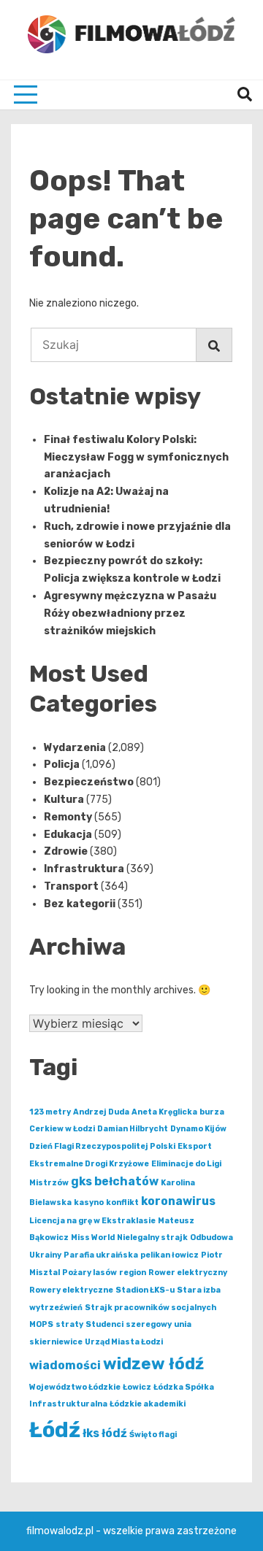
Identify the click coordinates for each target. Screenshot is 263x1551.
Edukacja (68, 834)
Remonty (68, 817)
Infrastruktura (84, 869)
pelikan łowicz (169, 1255)
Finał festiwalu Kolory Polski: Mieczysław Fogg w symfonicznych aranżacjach (136, 457)
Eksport (195, 1146)
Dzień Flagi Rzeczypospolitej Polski (102, 1146)
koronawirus (178, 1201)
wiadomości (65, 1365)
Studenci (104, 1324)
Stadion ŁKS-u (145, 1290)
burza (211, 1112)
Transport (71, 886)
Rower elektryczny (187, 1272)
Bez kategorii (79, 904)
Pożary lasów (89, 1272)
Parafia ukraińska (101, 1255)
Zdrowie (66, 851)
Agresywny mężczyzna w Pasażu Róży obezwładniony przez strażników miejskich (130, 613)
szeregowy (149, 1324)
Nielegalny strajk (152, 1237)
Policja (62, 764)
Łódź (54, 1429)
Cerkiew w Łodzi (62, 1129)
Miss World (93, 1237)
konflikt (122, 1202)
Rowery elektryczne (71, 1290)
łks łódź (105, 1433)
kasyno (89, 1202)
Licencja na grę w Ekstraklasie (92, 1220)
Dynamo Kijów (198, 1129)
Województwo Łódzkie (75, 1387)
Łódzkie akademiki (148, 1404)
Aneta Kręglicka (164, 1112)
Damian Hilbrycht (132, 1129)
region (132, 1272)
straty (69, 1324)
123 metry (50, 1112)
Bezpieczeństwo (89, 782)
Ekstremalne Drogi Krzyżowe (89, 1164)
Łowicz (137, 1387)
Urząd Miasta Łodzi (124, 1342)
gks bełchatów (115, 1181)
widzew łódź (153, 1364)
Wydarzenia (75, 748)
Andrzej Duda (101, 1112)
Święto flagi (153, 1434)
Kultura (64, 799)
